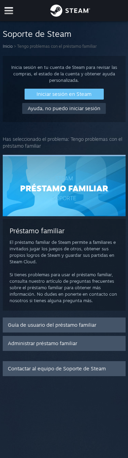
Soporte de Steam (37, 34)
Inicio (8, 46)
